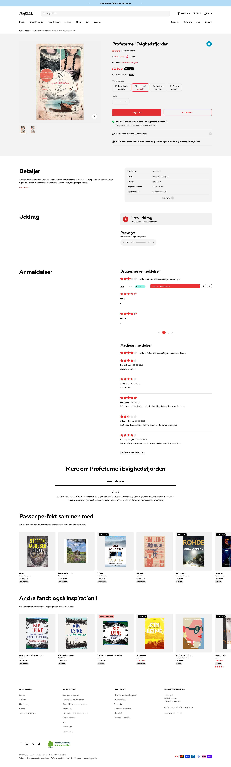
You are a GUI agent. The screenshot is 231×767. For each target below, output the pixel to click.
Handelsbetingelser (122, 708)
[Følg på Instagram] (27, 744)
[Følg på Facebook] (20, 744)
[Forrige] (88, 3)
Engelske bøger (36, 22)
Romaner (48, 30)
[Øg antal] (125, 101)
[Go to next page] (173, 332)
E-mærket (118, 704)
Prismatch (66, 708)
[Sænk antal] (115, 101)
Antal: (114, 96)
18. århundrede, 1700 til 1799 (69, 497)
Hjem (21, 30)
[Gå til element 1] (23, 129)
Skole (78, 22)
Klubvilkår (118, 713)
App (198, 22)
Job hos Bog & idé (27, 713)
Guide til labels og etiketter (74, 704)
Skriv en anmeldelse (161, 286)
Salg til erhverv (69, 717)
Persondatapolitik (122, 717)
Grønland (134, 497)
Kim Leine (119, 56)
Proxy (21, 573)
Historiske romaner (165, 497)
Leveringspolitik (90, 758)
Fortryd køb (67, 731)
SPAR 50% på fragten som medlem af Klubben (115, 3)
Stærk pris (158, 500)
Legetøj (97, 22)
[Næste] (142, 3)
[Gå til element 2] (33, 129)
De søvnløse (141, 655)
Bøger (22, 22)
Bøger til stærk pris (112, 497)
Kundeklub (67, 726)
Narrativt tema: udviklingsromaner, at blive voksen (108, 500)
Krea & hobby (54, 22)
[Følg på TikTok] (39, 744)
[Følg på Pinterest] (33, 744)
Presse (22, 708)
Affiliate (22, 699)
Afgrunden (141, 573)
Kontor (68, 22)
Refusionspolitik (57, 758)
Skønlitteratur (37, 30)
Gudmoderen (181, 573)
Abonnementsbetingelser (125, 695)
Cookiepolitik (119, 699)
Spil (87, 22)
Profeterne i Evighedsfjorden (31, 655)
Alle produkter (89, 497)
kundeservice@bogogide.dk (180, 707)
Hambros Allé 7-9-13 (184, 655)
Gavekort (187, 22)
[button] (117, 51)
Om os (22, 695)
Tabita (100, 573)
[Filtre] (203, 286)
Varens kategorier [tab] (115, 481)
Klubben (175, 22)
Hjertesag (23, 704)
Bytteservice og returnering (74, 713)
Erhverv (208, 22)
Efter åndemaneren (66, 655)
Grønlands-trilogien (129, 62)
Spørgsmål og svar (70, 695)
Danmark (125, 497)
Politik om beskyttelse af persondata (34, 758)
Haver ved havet (65, 573)
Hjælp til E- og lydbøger (73, 699)
